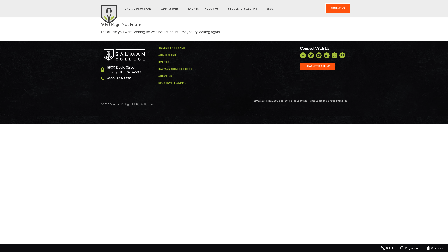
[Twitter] (311, 55)
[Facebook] (303, 55)
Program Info (412, 248)
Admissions (170, 9)
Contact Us (338, 8)
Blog (270, 9)
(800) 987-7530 (119, 78)
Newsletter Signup (318, 66)
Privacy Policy (278, 101)
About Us (212, 9)
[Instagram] (334, 55)
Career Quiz (438, 248)
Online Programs (138, 9)
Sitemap (259, 101)
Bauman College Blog (175, 69)
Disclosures (299, 101)
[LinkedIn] (327, 55)
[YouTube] (319, 55)
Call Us (390, 248)
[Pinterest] (342, 55)
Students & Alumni (242, 9)
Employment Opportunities (328, 101)
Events (193, 9)
